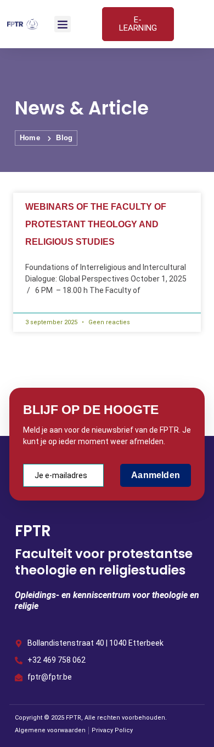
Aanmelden (155, 475)
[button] (62, 24)
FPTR (33, 531)
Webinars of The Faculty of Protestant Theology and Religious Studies (95, 224)
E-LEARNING (138, 24)
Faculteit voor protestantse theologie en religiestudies (104, 562)
